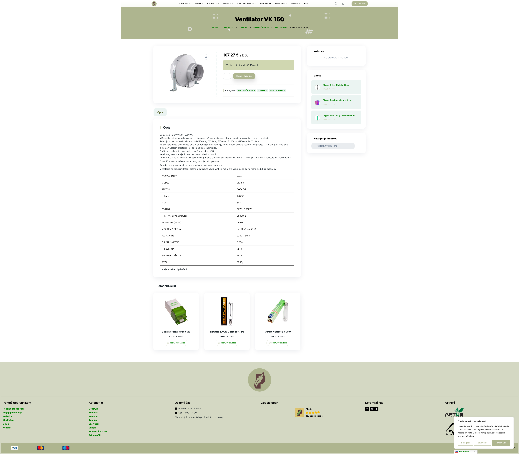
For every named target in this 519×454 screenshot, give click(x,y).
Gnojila (92, 427)
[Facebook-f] (367, 409)
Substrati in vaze (98, 431)
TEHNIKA (262, 90)
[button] (308, 412)
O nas (6, 424)
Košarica (7, 416)
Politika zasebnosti (13, 408)
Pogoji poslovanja (12, 412)
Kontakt (7, 427)
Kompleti (93, 416)
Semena (93, 412)
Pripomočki (95, 435)
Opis (160, 112)
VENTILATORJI (277, 90)
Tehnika (93, 420)
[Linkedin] (376, 409)
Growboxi (94, 424)
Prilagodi (465, 443)
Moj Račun (8, 420)
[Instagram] (372, 409)
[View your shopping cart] (343, 4)
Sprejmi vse (500, 443)
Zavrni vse (483, 443)
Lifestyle (93, 408)
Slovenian (463, 451)
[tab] (160, 112)
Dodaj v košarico (244, 76)
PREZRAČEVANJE (246, 90)
